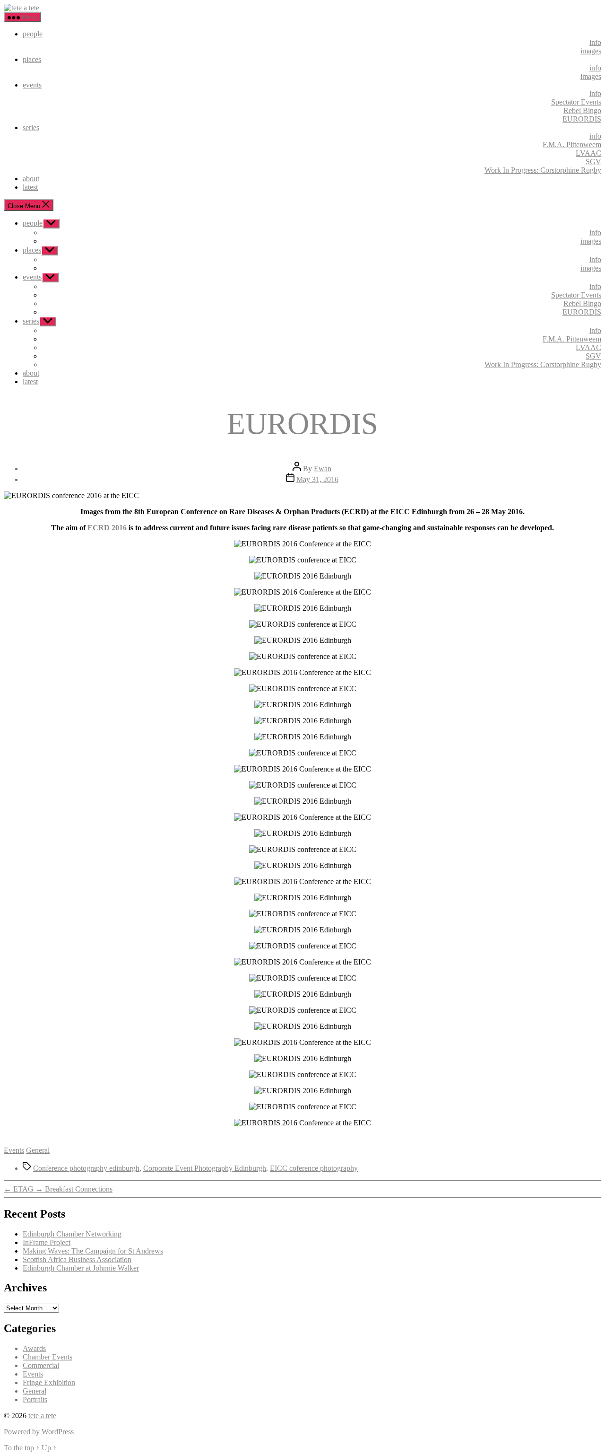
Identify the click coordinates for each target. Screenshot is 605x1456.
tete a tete (42, 1416)
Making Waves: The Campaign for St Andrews (93, 1251)
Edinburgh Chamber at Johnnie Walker (81, 1268)
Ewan (322, 469)
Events (14, 1150)
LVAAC (588, 153)
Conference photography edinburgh (86, 1168)
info (595, 42)
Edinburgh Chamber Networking (72, 1234)
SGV (593, 162)
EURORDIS (581, 119)
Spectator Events (576, 102)
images (590, 51)
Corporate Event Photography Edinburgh (204, 1168)
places (32, 59)
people (33, 34)
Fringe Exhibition (49, 1382)
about (31, 179)
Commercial (41, 1365)
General (38, 1150)
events (32, 85)
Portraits (35, 1399)
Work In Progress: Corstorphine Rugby (542, 170)
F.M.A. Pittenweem (572, 144)
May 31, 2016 (317, 479)
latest (30, 187)
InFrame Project (46, 1242)
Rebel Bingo (582, 110)
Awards (34, 1348)
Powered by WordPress (39, 1432)
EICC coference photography (314, 1168)
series (31, 127)
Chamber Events (47, 1357)
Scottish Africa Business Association (77, 1259)
